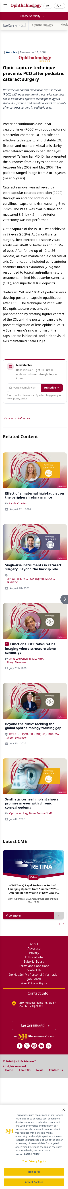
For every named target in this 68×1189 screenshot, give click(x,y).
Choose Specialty (30, 16)
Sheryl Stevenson (17, 662)
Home (9, 1070)
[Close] (64, 1110)
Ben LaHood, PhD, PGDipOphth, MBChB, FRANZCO (31, 580)
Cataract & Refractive (17, 418)
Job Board (34, 979)
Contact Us (34, 970)
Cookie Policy (31, 1154)
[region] (34, 1147)
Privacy (34, 953)
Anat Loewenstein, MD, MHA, (26, 658)
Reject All (34, 1171)
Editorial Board (34, 962)
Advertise (34, 948)
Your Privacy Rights (34, 983)
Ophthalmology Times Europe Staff (30, 813)
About (34, 944)
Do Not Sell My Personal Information (34, 975)
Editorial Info (34, 957)
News (39, 1070)
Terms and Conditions (34, 966)
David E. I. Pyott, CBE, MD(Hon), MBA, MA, (34, 734)
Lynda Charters (18, 503)
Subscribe (50, 387)
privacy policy (20, 398)
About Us (24, 1070)
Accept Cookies (34, 1182)
